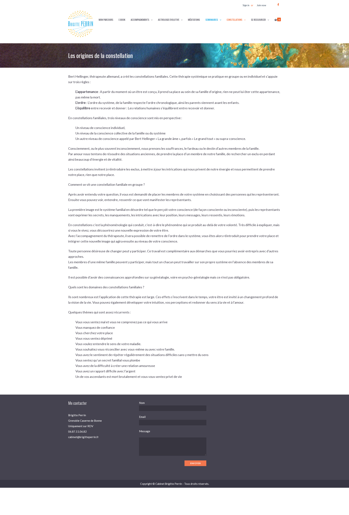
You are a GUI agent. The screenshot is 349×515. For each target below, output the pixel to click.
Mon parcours (106, 19)
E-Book (122, 19)
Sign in (246, 5)
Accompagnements (140, 19)
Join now (261, 5)
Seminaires (211, 19)
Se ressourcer (258, 19)
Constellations (234, 19)
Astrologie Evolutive (168, 19)
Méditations (194, 19)
